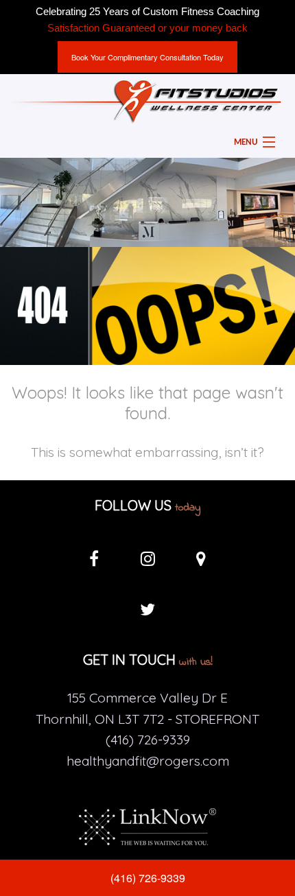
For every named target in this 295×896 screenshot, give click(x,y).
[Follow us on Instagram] (147, 561)
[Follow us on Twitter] (147, 612)
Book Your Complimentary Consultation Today (147, 56)
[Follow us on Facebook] (94, 561)
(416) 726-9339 (147, 878)
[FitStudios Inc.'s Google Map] (201, 561)
